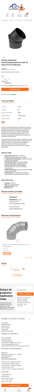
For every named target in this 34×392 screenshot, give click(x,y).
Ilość (2, 76)
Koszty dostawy (5, 327)
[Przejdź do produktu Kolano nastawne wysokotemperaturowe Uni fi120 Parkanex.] (17, 231)
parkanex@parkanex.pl (15, 209)
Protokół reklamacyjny (7, 341)
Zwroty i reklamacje (6, 337)
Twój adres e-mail (21, 290)
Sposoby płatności (6, 324)
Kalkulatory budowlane (7, 331)
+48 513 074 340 (5, 367)
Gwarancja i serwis (6, 339)
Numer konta (4, 329)
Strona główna (4, 20)
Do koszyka (7, 253)
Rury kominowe (19, 20)
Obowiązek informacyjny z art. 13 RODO (11, 354)
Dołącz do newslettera (25, 294)
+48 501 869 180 (5, 363)
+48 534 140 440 (5, 369)
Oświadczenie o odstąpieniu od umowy (11, 342)
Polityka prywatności (6, 356)
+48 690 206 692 (5, 365)
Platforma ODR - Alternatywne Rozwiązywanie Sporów (15, 346)
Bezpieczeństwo (5, 357)
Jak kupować (4, 323)
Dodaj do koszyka (15, 89)
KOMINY (12, 20)
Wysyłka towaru (5, 326)
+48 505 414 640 (5, 361)
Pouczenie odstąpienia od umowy (9, 344)
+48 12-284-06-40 (14, 207)
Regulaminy (4, 352)
